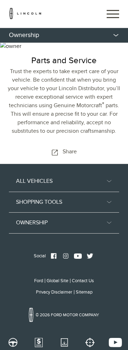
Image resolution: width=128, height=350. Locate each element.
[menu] (64, 35)
